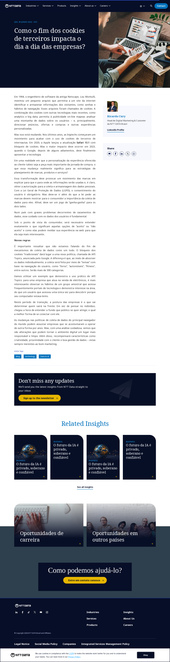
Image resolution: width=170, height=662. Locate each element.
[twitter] (128, 153)
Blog (18, 356)
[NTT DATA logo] (11, 6)
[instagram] (47, 612)
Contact (161, 5)
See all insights (85, 487)
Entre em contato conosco (84, 580)
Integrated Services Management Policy (105, 644)
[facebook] (115, 153)
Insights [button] (74, 6)
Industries (93, 612)
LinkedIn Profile (115, 129)
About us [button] (89, 6)
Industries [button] (31, 6)
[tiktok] (28, 612)
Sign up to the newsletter (38, 398)
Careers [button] (104, 6)
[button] (151, 5)
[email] (109, 153)
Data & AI (44, 356)
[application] (85, 655)
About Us (129, 618)
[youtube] (41, 612)
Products (61, 6)
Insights (128, 612)
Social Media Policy (46, 644)
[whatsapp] (134, 153)
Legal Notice (21, 644)
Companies (69, 644)
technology (30, 356)
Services (91, 618)
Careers (128, 625)
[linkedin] (121, 153)
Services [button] (47, 6)
